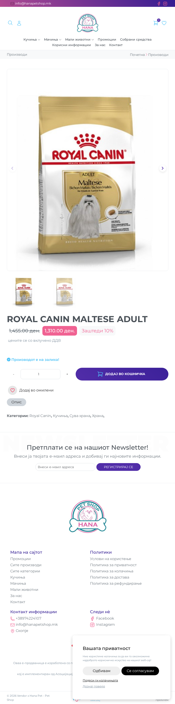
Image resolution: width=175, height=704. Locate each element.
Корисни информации (71, 45)
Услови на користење (110, 559)
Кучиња (30, 39)
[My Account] (19, 23)
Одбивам (102, 671)
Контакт (116, 45)
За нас (100, 45)
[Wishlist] (164, 23)
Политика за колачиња (111, 571)
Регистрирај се (118, 467)
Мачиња (51, 39)
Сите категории (25, 571)
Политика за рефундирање (116, 583)
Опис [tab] (16, 402)
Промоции (107, 39)
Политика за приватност (113, 565)
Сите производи (25, 565)
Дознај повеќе (94, 686)
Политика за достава (109, 577)
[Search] (11, 23)
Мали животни (77, 39)
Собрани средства (136, 39)
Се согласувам (140, 671)
